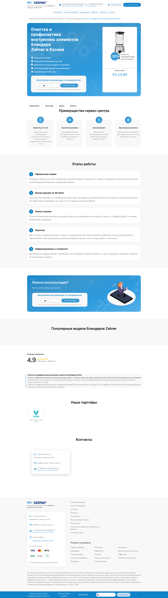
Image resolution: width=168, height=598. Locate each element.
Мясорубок (75, 561)
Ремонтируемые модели (80, 520)
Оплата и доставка (78, 506)
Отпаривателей (100, 561)
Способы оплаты (77, 533)
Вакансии (94, 12)
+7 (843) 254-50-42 (95, 4)
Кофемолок (122, 554)
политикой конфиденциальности (72, 89)
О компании (58, 12)
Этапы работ (49, 106)
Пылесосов (98, 547)
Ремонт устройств (71, 12)
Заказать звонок (133, 5)
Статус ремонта (115, 5)
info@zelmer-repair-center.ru (43, 525)
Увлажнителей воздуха (127, 558)
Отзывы (111, 12)
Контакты (103, 12)
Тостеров (97, 554)
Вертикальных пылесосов (128, 551)
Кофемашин (99, 551)
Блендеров (122, 547)
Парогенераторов (77, 547)
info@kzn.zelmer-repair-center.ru (49, 463)
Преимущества (34, 106)
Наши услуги (75, 523)
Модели (61, 106)
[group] (36, 416)
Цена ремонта (84, 12)
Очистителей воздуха (102, 558)
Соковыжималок (77, 554)
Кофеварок (75, 551)
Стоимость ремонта (78, 502)
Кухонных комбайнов (79, 558)
